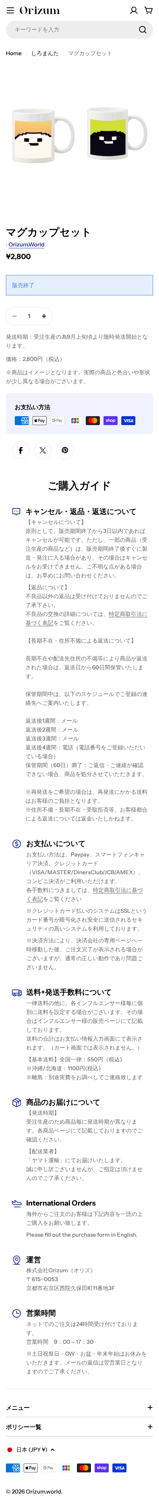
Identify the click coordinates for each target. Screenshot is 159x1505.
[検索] (142, 29)
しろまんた (45, 53)
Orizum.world (26, 244)
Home (14, 53)
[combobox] (79, 30)
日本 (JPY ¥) (31, 1449)
